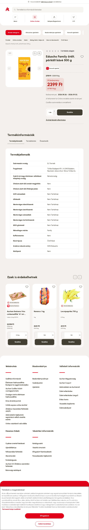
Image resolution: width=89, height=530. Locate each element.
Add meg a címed (46, 2)
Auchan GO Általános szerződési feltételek (17, 465)
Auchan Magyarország (67, 379)
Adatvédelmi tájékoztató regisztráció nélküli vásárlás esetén (15, 417)
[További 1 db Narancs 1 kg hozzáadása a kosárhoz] (53, 335)
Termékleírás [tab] (31, 141)
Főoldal (8, 40)
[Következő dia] (80, 277)
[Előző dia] (75, 277)
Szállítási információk (13, 379)
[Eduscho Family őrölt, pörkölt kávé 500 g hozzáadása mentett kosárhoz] (82, 56)
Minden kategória (13, 32)
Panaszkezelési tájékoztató (42, 456)
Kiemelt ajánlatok (72, 32)
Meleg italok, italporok (37, 40)
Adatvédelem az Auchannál (69, 387)
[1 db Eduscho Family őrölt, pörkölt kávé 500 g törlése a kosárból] (54, 113)
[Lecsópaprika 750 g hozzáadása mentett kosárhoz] (80, 286)
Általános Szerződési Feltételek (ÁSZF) (17, 410)
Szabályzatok (37, 383)
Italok (25, 40)
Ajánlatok (35, 387)
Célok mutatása (44, 524)
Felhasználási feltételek (14, 452)
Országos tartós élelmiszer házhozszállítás (15, 396)
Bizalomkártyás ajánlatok (53, 32)
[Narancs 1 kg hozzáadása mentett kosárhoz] (53, 286)
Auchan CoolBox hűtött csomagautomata (14, 390)
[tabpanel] (44, 203)
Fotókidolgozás (11, 460)
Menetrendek (10, 456)
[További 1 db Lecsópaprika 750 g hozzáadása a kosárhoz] (79, 335)
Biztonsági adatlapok (13, 470)
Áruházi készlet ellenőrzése (56, 120)
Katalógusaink (37, 444)
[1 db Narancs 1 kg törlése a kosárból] (36, 335)
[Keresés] (15, 10)
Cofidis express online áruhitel (16, 405)
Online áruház (17, 40)
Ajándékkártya (11, 448)
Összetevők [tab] (44, 141)
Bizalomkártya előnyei (40, 379)
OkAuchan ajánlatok (32, 32)
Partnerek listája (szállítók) (11, 509)
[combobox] (47, 9)
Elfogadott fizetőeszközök (41, 452)
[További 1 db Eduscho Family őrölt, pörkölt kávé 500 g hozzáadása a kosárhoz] (54, 111)
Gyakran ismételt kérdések (15, 444)
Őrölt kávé (64, 40)
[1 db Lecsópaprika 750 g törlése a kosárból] (63, 335)
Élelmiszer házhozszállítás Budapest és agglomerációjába (17, 384)
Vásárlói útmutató (38, 448)
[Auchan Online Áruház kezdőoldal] (7, 9)
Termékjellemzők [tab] (15, 141)
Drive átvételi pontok (13, 401)
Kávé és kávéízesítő (52, 40)
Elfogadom (44, 516)
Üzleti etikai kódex (65, 391)
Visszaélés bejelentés (67, 404)
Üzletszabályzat (65, 408)
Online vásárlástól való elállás (16, 424)
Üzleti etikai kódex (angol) (68, 395)
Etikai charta (63, 400)
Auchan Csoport (65, 383)
